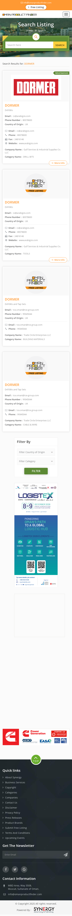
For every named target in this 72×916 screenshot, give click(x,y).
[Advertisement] (39, 615)
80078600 (22, 135)
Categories (11, 792)
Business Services (15, 782)
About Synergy (13, 777)
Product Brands (14, 822)
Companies (11, 797)
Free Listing (37, 7)
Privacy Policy (12, 812)
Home (29, 30)
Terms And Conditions (17, 832)
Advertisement (61, 73)
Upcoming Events (15, 837)
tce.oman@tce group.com (29, 324)
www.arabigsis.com (28, 143)
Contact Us (11, 802)
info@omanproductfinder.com (37, 2)
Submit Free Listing (16, 827)
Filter (36, 471)
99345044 (22, 328)
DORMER (29, 63)
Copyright (10, 787)
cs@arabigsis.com (25, 130)
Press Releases (13, 817)
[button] (36, 452)
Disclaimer (11, 807)
